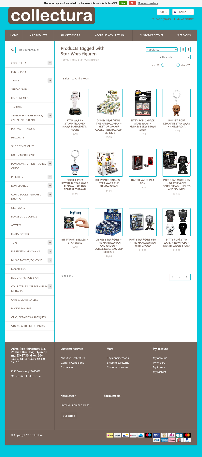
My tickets (159, 367)
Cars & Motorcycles (24, 299)
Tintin (15, 80)
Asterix (16, 225)
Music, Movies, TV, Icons (26, 260)
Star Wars (18, 207)
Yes (123, 3)
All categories (70, 35)
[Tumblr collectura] (107, 412)
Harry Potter (20, 234)
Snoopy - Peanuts (23, 146)
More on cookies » (148, 3)
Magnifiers (18, 269)
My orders (159, 362)
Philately (17, 177)
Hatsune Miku (20, 98)
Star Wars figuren (88, 59)
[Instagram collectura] (114, 412)
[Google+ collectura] (121, 406)
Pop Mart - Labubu (23, 129)
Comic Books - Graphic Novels (26, 197)
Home (14, 35)
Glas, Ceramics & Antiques (28, 317)
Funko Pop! (18, 72)
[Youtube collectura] (134, 406)
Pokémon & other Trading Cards (28, 166)
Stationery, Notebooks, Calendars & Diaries (27, 118)
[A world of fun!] (71, 15)
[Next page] (186, 277)
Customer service (152, 35)
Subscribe (69, 415)
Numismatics (19, 185)
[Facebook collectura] (107, 406)
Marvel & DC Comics (24, 216)
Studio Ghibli (20, 89)
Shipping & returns (118, 362)
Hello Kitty (18, 137)
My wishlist (159, 372)
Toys (14, 242)
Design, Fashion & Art (25, 277)
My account (185, 19)
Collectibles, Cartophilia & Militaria (29, 289)
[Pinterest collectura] (127, 406)
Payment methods (118, 358)
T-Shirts (16, 106)
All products (38, 35)
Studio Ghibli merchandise (28, 326)
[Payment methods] (110, 435)
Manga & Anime (21, 308)
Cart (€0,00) (163, 19)
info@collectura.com (28, 376)
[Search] (13, 50)
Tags (73, 59)
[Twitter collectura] (114, 406)
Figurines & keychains (25, 251)
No (132, 3)
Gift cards (184, 35)
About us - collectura (109, 35)
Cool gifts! (18, 63)
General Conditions (72, 362)
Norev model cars (23, 155)
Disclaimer (67, 367)
